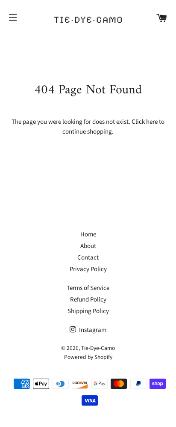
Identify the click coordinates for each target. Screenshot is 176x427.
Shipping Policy (88, 311)
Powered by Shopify (88, 357)
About (88, 246)
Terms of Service (88, 288)
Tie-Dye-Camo (98, 348)
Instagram (92, 329)
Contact (88, 257)
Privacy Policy (88, 269)
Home (88, 234)
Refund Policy (88, 299)
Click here (145, 121)
